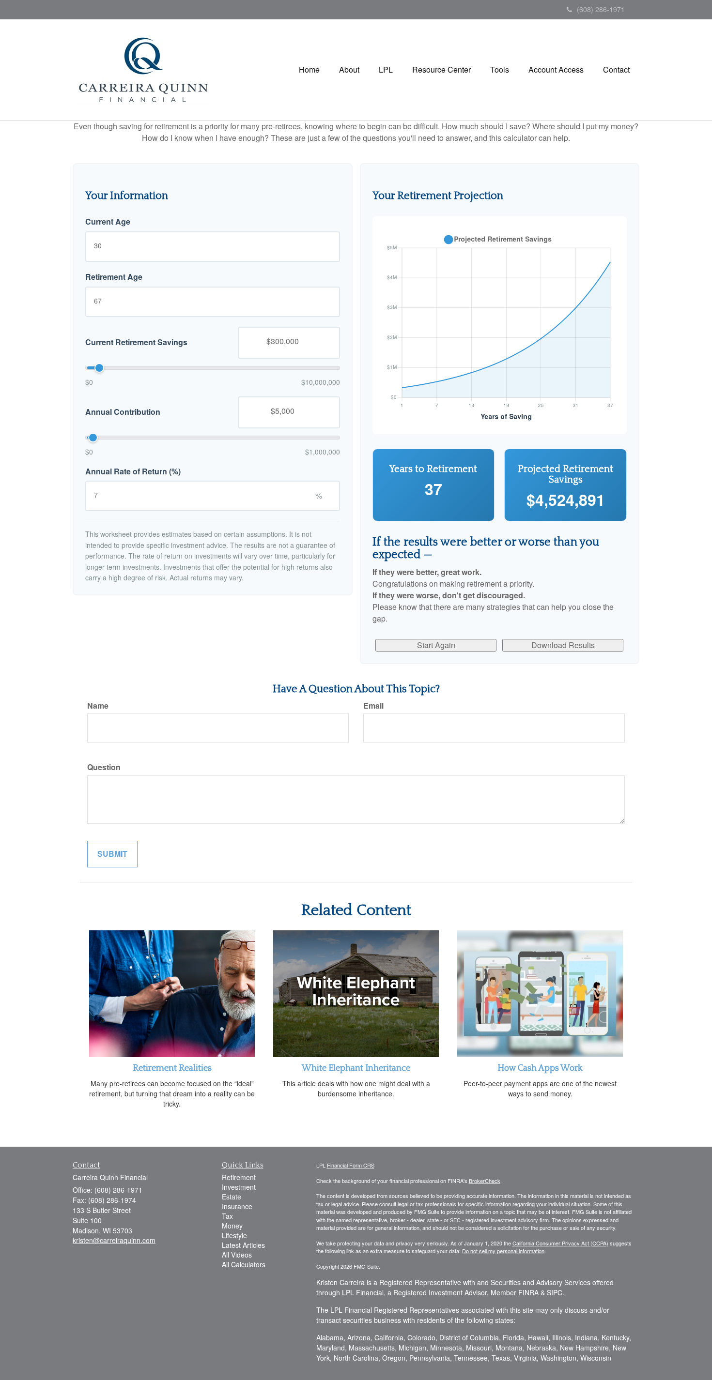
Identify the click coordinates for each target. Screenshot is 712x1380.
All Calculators (243, 1264)
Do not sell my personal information (503, 1251)
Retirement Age (113, 277)
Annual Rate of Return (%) (133, 471)
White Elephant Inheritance (356, 1068)
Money (232, 1225)
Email (373, 705)
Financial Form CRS (350, 1165)
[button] (349, 69)
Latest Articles (243, 1245)
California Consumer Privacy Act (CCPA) (560, 1243)
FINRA (528, 1292)
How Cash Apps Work (540, 1068)
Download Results (563, 645)
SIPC (554, 1292)
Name (97, 705)
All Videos (237, 1254)
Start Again (436, 645)
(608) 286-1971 (601, 9)
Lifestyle (234, 1235)
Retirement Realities (172, 1068)
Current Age (107, 221)
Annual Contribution (122, 412)
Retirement (239, 1177)
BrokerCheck (484, 1180)
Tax (227, 1216)
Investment (239, 1187)
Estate (231, 1196)
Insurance (237, 1206)
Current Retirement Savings (136, 342)
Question (104, 767)
